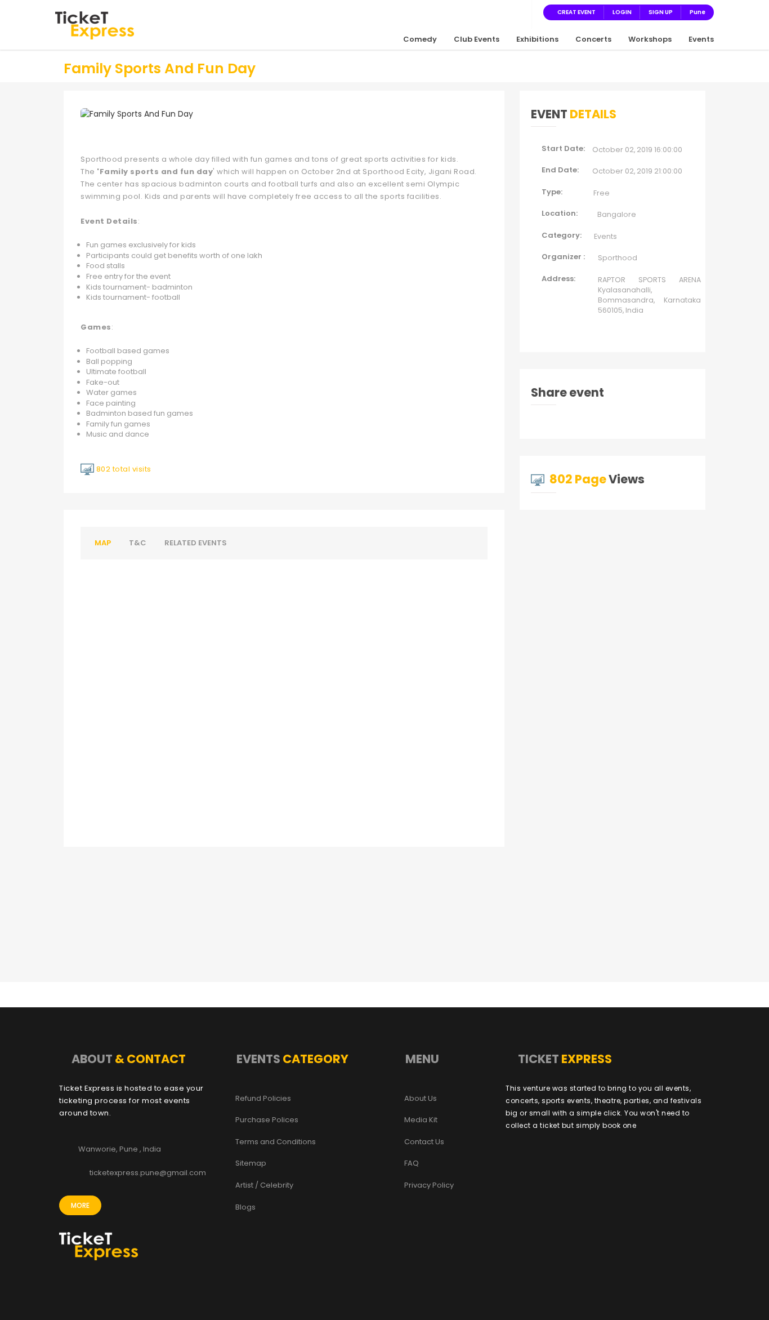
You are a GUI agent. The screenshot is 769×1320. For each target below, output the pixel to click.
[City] (519, 12)
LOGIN (622, 12)
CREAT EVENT (576, 12)
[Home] (94, 24)
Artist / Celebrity (264, 1185)
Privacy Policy (429, 1185)
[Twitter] (479, 12)
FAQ (411, 1163)
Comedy (420, 39)
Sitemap (250, 1163)
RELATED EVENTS (195, 542)
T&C (137, 542)
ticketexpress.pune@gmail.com (148, 1173)
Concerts (593, 39)
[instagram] (492, 12)
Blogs (245, 1207)
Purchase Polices (266, 1120)
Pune (697, 12)
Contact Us (424, 1142)
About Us (420, 1099)
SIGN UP (661, 12)
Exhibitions (537, 39)
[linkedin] (506, 12)
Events (701, 39)
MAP (103, 542)
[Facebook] (465, 12)
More (80, 1205)
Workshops (650, 39)
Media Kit (420, 1120)
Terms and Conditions (275, 1142)
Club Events (476, 39)
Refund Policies (263, 1099)
